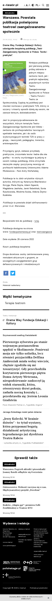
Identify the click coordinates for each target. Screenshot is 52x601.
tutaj (36, 221)
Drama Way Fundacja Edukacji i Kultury (27, 321)
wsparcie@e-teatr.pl (40, 551)
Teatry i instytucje (10, 316)
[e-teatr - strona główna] (10, 5)
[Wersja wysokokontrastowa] (32, 5)
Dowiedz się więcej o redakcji (25, 541)
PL (37, 5)
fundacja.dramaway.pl (20, 231)
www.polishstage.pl (9, 545)
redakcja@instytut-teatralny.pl (24, 535)
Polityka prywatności (39, 588)
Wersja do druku (30, 39)
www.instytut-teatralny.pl (39, 555)
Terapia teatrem (15, 303)
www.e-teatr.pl (7, 542)
